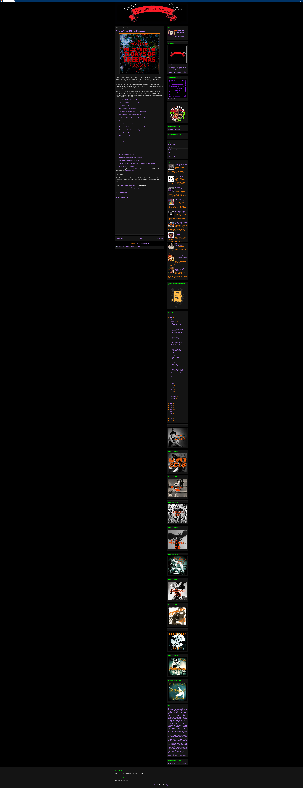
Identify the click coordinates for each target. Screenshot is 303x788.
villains (184, 755)
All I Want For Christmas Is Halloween (129, 139)
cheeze (185, 738)
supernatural (171, 748)
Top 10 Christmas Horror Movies (127, 124)
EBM (169, 747)
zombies (181, 736)
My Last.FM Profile (173, 152)
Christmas (122, 188)
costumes (170, 735)
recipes (179, 725)
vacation (170, 742)
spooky (178, 723)
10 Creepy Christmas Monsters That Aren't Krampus (132, 111)
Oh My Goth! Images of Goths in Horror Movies (180, 212)
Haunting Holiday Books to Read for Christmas (177, 370)
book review (183, 739)
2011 (171, 416)
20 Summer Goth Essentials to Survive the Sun (180, 189)
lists (175, 718)
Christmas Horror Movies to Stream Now (176, 366)
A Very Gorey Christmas (125, 105)
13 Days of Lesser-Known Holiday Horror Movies (177, 329)
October (173, 379)
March (173, 394)
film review (174, 722)
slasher (170, 740)
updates (177, 747)
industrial (179, 743)
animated (184, 744)
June (172, 387)
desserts (178, 717)
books (172, 731)
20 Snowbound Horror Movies (127, 154)
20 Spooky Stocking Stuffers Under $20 (129, 102)
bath (183, 735)
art (172, 718)
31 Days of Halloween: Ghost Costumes (180, 244)
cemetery (175, 742)
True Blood (181, 755)
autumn (178, 715)
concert (174, 751)
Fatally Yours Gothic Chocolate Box (180, 233)
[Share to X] (142, 185)
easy (175, 740)
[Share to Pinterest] (145, 185)
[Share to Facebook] (144, 185)
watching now (177, 720)
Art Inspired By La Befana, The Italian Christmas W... (176, 346)
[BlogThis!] (141, 185)
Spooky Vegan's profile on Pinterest (177, 763)
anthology (173, 750)
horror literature (182, 740)
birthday (180, 744)
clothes (185, 731)
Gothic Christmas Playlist (125, 133)
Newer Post (119, 238)
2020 (171, 317)
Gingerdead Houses (124, 148)
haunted (170, 738)
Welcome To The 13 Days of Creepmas (176, 373)
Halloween (172, 709)
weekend (185, 751)
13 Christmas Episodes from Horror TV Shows (177, 354)
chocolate (184, 734)
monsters (170, 734)
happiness (177, 731)
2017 (171, 403)
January (173, 398)
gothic (185, 714)
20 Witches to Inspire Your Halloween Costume (180, 269)
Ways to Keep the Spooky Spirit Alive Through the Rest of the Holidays (137, 163)
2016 (171, 405)
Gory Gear (174, 754)
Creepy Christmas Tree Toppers (127, 166)
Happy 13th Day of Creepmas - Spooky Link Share (176, 324)
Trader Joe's (180, 738)
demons (180, 742)
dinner (180, 722)
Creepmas (128, 188)
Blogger (167, 785)
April (172, 391)
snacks (173, 730)
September (174, 381)
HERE (136, 169)
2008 (171, 420)
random (178, 746)
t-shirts (170, 739)
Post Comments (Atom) (143, 243)
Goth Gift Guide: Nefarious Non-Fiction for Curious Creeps (134, 151)
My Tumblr (171, 147)
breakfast (177, 734)
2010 (171, 418)
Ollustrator (156, 785)
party (172, 744)
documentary (171, 746)
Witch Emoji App (179, 176)
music (181, 731)
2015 (171, 407)
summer (179, 730)
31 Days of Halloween (180, 711)
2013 (171, 411)
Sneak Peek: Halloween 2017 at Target (181, 165)
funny (173, 747)
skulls (170, 720)
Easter (169, 754)
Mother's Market (171, 755)
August (173, 383)
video (177, 726)
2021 (171, 315)
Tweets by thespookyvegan (175, 129)
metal (183, 742)
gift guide (184, 732)
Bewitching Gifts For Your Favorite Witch (176, 341)
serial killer (184, 746)
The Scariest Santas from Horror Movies (129, 160)
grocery (180, 732)
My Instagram (171, 144)
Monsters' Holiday (123, 120)
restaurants (171, 725)
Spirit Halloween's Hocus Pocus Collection (181, 200)
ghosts (175, 735)
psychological (184, 747)
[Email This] (139, 185)
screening (179, 751)
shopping (171, 711)
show (185, 752)
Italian (175, 744)
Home (140, 238)
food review (172, 714)
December (174, 321)
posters (177, 752)
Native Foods (171, 752)
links (142, 188)
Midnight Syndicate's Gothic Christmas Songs (130, 157)
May (172, 389)
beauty (185, 723)
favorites (179, 728)
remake (182, 752)
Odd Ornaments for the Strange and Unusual (130, 114)
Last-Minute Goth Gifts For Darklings (176, 333)
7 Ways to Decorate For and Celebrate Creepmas (131, 136)
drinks (185, 736)
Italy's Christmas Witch (125, 142)
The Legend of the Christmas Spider (176, 350)
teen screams (180, 754)
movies (170, 712)
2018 (171, 401)
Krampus (138, 188)
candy (176, 732)
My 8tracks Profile (172, 149)
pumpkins (171, 715)
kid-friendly (184, 743)
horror (184, 709)
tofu (178, 755)
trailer (175, 748)
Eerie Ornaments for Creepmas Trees (176, 358)
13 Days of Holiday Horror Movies (128, 99)
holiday (133, 188)
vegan (179, 709)
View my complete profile (174, 38)
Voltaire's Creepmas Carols (126, 145)
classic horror (174, 736)
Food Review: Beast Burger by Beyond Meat (181, 256)
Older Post (160, 238)
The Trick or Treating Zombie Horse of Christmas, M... (176, 337)
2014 (171, 409)
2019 (171, 319)
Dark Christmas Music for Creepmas (128, 108)
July (172, 385)
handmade (175, 739)
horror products (182, 718)
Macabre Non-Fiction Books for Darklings (129, 130)
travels (174, 738)
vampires (180, 748)
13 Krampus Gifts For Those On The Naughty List (132, 117)
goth (180, 714)
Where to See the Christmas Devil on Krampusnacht (132, 127)
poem (181, 750)
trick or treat (171, 732)
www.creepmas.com (129, 170)
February (173, 396)
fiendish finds (178, 712)
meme (176, 755)
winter (145, 188)
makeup (180, 735)
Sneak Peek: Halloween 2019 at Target (181, 223)
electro (178, 750)
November (174, 376)
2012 (171, 414)
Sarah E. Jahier (181, 30)
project (185, 754)
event (185, 712)
